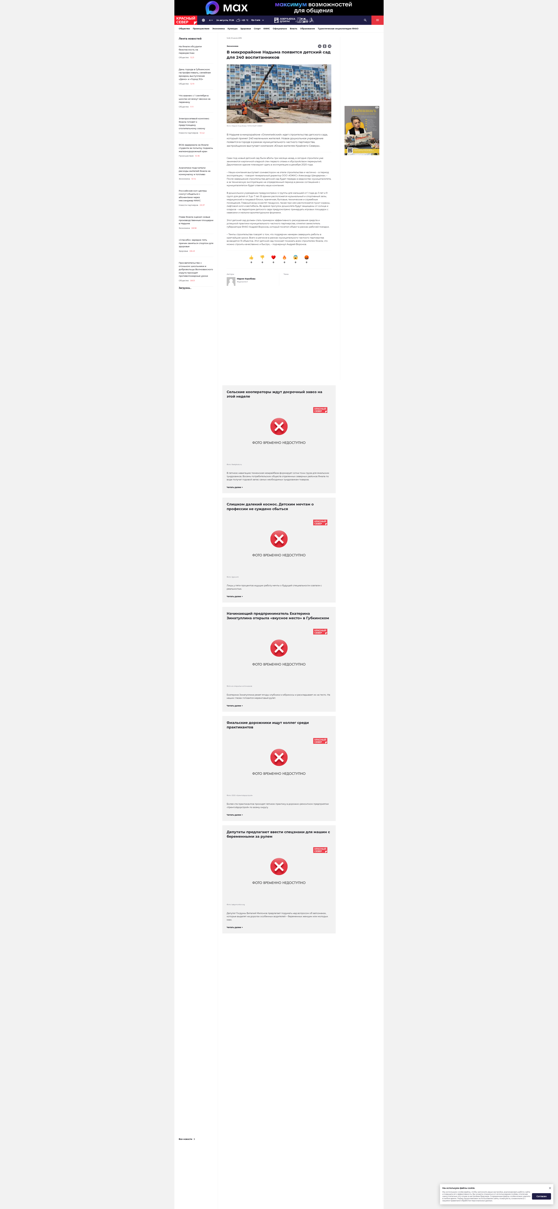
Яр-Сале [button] (255, 20)
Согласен (541, 1196)
